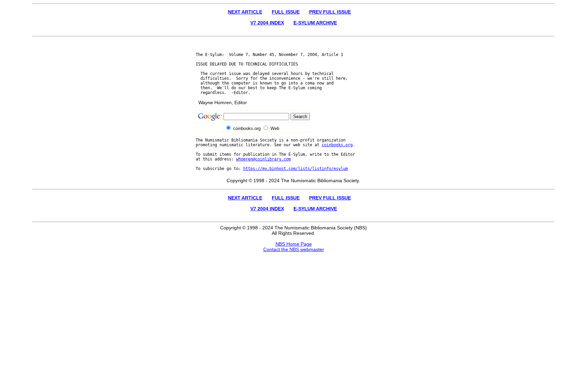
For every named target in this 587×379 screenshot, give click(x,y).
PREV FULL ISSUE (330, 12)
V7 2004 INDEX (267, 22)
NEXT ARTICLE (245, 12)
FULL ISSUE (286, 12)
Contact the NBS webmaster (293, 249)
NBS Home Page (293, 244)
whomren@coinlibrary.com (263, 159)
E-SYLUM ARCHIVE (315, 22)
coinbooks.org (337, 145)
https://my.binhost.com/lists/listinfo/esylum (295, 168)
